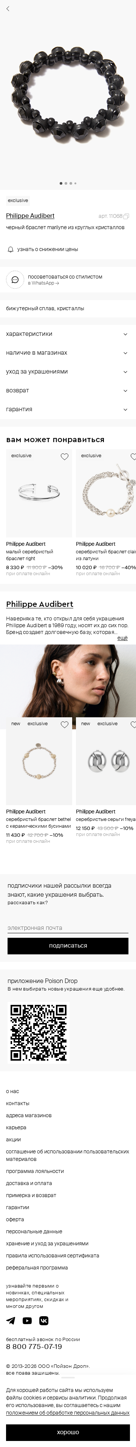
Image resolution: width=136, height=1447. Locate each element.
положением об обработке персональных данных (68, 1413)
